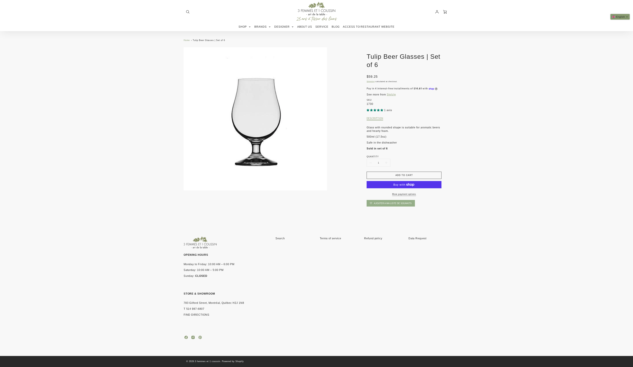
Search (280, 238)
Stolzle (391, 94)
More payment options (404, 194)
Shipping (371, 81)
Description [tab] (375, 118)
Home (187, 40)
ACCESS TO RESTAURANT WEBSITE (368, 26)
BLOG (336, 26)
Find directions (196, 314)
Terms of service (330, 238)
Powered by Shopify (233, 361)
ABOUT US (304, 26)
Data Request (417, 238)
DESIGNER (282, 26)
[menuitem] (245, 26)
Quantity (373, 156)
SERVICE (321, 26)
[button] (620, 17)
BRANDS (260, 26)
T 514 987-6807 (194, 308)
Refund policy (373, 238)
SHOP (243, 26)
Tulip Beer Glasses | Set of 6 (209, 40)
